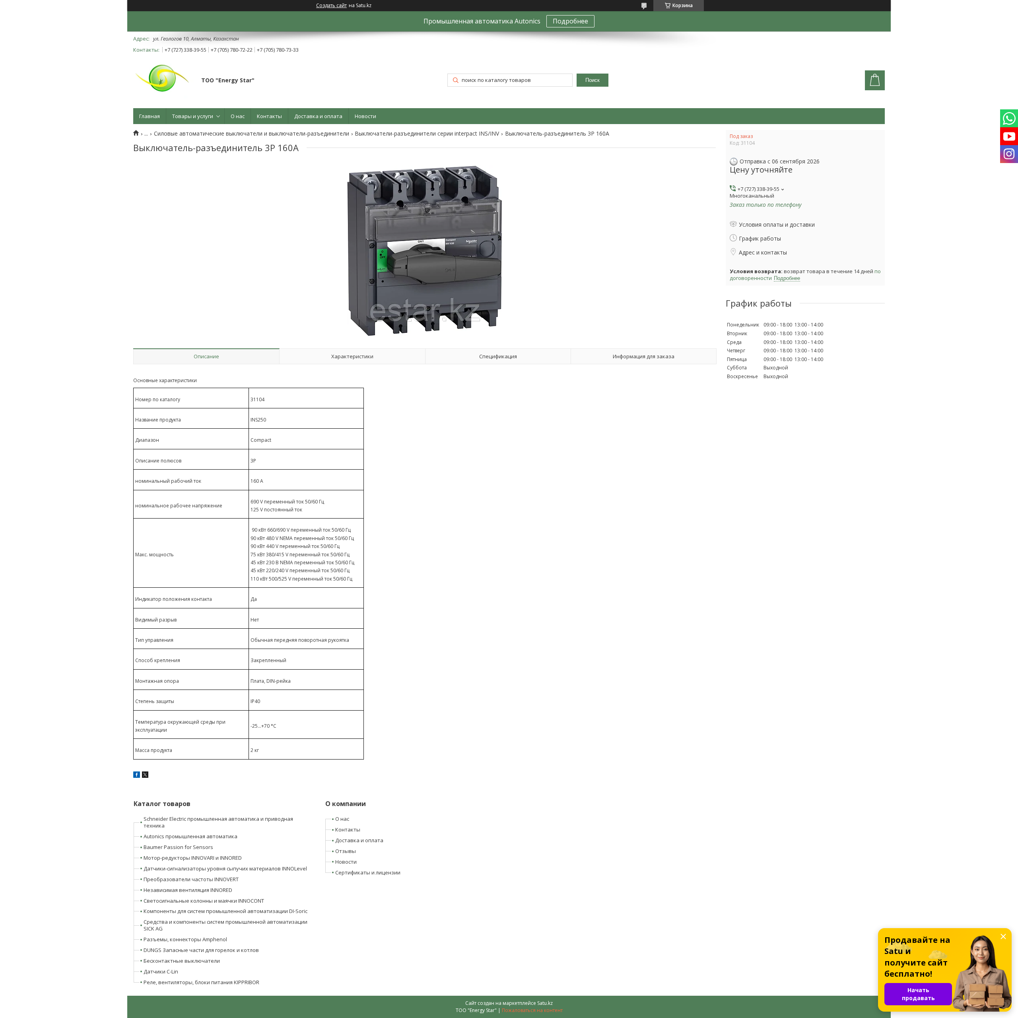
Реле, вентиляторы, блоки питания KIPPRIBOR (201, 982)
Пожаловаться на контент (532, 1010)
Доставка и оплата (318, 116)
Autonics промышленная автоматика (190, 836)
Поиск (592, 80)
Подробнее (570, 21)
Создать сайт (331, 5)
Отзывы (345, 851)
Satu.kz (545, 1003)
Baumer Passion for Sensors (178, 847)
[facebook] (136, 775)
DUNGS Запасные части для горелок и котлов (201, 950)
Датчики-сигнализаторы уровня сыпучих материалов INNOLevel (225, 868)
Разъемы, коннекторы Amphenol (185, 939)
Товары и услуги (192, 116)
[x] (145, 775)
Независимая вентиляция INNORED (188, 890)
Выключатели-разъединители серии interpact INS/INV (427, 133)
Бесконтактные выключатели (182, 960)
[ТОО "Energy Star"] (163, 81)
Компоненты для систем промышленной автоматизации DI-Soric (225, 911)
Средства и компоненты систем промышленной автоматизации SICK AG (225, 925)
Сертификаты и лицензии (367, 872)
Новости (365, 116)
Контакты (269, 116)
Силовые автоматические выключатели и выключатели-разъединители (251, 133)
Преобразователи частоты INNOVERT (191, 879)
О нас (238, 116)
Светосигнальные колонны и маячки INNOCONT (204, 900)
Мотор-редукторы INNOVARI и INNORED (193, 857)
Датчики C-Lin (161, 971)
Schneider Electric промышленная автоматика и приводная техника (218, 822)
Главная (149, 116)
